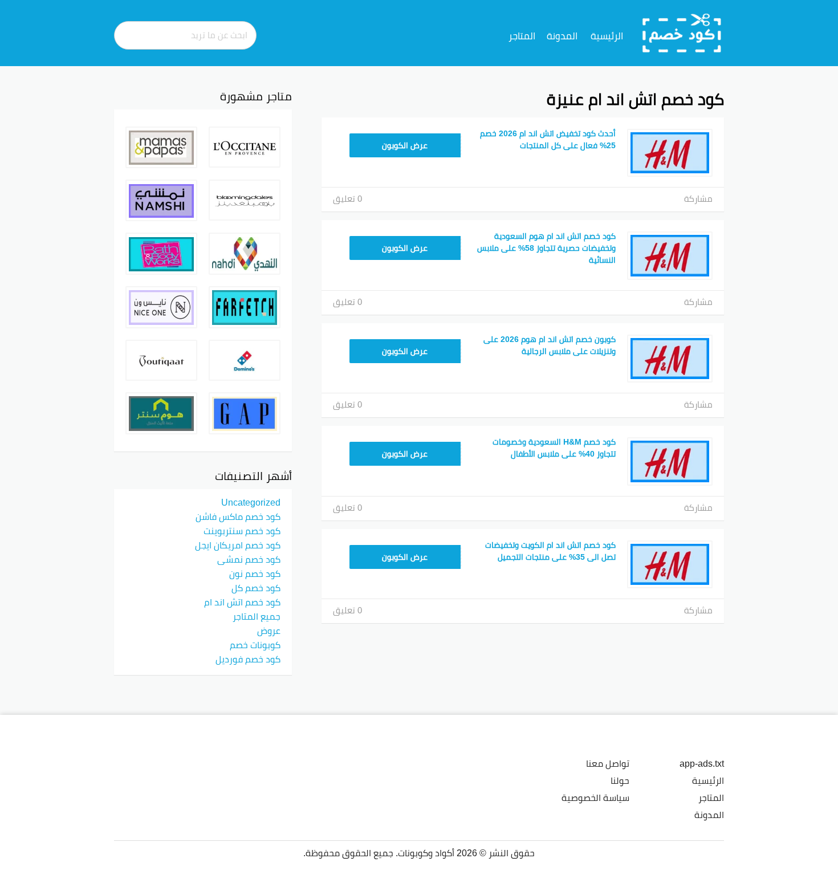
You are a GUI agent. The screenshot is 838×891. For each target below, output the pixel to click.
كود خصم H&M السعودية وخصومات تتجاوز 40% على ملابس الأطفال (554, 447)
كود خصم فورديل (247, 659)
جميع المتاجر (256, 616)
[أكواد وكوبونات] (682, 32)
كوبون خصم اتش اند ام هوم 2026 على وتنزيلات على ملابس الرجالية (549, 345)
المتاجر (522, 36)
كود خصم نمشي (248, 559)
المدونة (562, 36)
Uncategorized (250, 502)
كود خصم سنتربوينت (242, 530)
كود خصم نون (254, 573)
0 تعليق (347, 198)
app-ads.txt (702, 763)
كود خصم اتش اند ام (242, 602)
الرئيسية (607, 36)
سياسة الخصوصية (595, 797)
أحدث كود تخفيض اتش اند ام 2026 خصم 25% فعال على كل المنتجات (548, 139)
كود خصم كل (255, 587)
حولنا (620, 780)
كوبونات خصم (255, 644)
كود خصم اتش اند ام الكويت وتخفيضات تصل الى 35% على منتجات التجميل (550, 551)
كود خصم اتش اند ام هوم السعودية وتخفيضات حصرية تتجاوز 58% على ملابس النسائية (546, 248)
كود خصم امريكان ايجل (237, 545)
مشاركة (698, 198)
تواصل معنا (607, 763)
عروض (268, 630)
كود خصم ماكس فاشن (238, 516)
